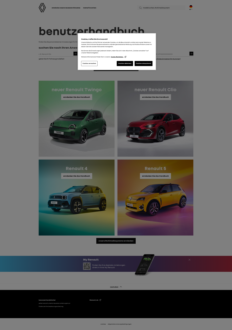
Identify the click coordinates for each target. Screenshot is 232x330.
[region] (117, 51)
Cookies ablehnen (124, 63)
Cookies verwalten (89, 63)
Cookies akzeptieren (143, 63)
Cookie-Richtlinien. (117, 57)
